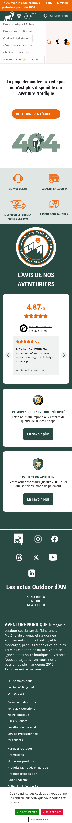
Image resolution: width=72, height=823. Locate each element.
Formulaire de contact (23, 702)
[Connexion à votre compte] (57, 42)
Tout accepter (28, 812)
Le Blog (19, 539)
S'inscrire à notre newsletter (36, 601)
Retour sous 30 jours (54, 214)
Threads (19, 557)
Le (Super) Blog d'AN (21, 687)
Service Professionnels (23, 734)
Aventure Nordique (26, 624)
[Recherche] (49, 42)
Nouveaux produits (21, 761)
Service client (18, 188)
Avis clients (15, 740)
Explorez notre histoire (23, 669)
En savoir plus (38, 434)
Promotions (16, 755)
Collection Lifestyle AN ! (24, 786)
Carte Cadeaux (18, 780)
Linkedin (32, 573)
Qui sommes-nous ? (21, 681)
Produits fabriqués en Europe (28, 767)
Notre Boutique (18, 715)
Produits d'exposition (22, 774)
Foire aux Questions (21, 708)
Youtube (53, 557)
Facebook (55, 539)
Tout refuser (53, 812)
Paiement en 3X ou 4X (54, 188)
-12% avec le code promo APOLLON (27, 3)
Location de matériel (22, 727)
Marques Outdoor (20, 748)
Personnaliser (39, 819)
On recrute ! (16, 693)
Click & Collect (17, 721)
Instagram (38, 539)
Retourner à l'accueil (36, 114)
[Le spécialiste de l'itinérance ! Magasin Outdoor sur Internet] (9, 16)
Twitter (36, 557)
